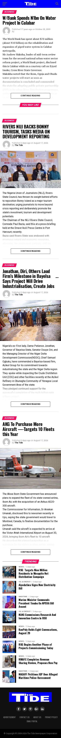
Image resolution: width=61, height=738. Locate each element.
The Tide (19, 145)
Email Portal (32, 721)
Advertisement (9, 717)
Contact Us (25, 717)
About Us (37, 717)
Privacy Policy (51, 717)
